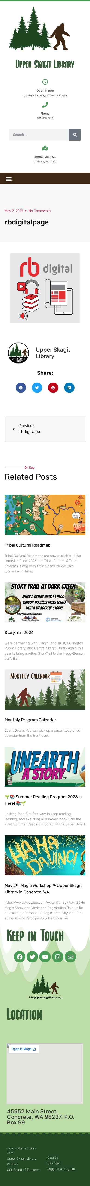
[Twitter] (32, 956)
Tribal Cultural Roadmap (28, 545)
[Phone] (45, 105)
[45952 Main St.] (45, 148)
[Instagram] (57, 956)
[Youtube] (45, 956)
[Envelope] (70, 956)
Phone (45, 113)
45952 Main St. (45, 157)
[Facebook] (19, 956)
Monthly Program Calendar (30, 719)
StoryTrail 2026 (19, 632)
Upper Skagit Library (45, 64)
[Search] (75, 135)
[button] (9, 179)
